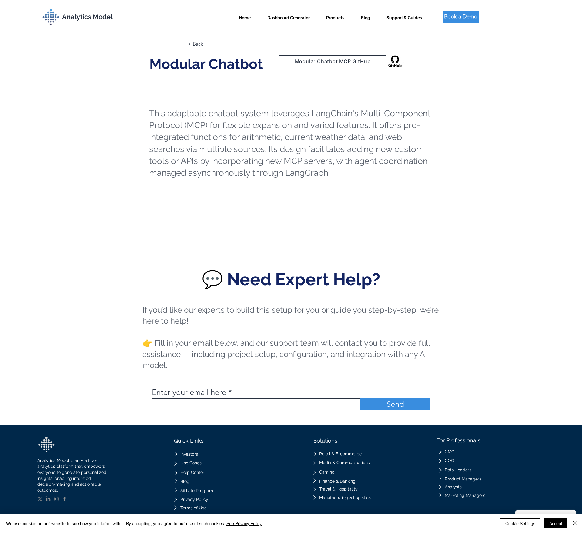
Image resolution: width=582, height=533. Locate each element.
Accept (555, 523)
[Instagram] (56, 499)
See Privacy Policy (244, 523)
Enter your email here (189, 392)
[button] (335, 15)
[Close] (574, 523)
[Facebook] (64, 499)
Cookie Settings (520, 523)
